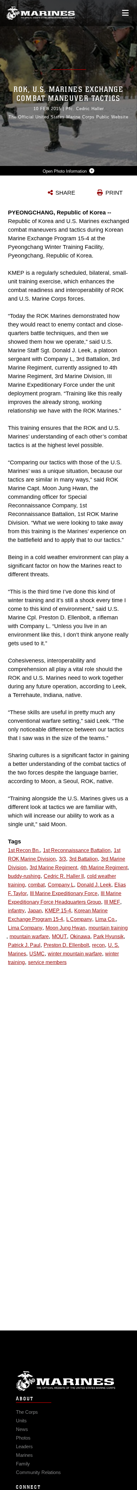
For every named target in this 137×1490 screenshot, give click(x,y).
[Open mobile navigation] (125, 13)
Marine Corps (68, 1381)
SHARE (65, 193)
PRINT (114, 193)
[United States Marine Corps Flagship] (40, 13)
